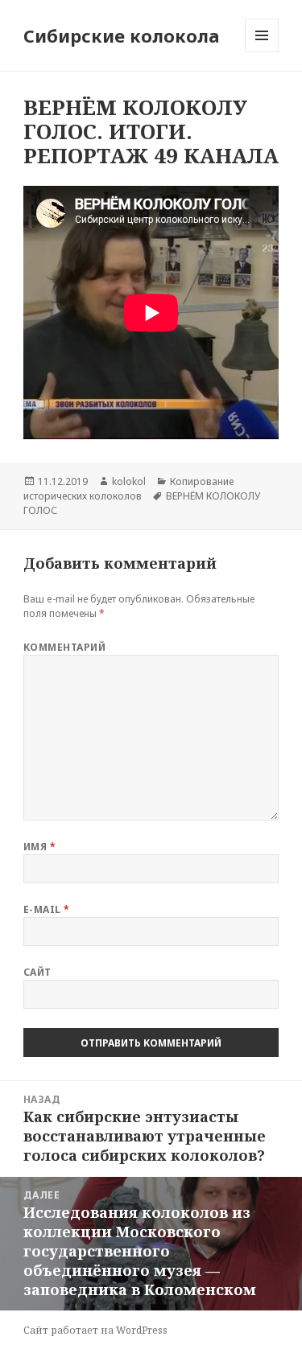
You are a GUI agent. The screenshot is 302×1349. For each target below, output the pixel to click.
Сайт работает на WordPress (95, 1330)
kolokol (129, 481)
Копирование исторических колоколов (128, 489)
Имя (39, 846)
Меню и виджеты (262, 51)
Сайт (37, 972)
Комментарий (64, 647)
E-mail (46, 909)
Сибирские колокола (121, 35)
